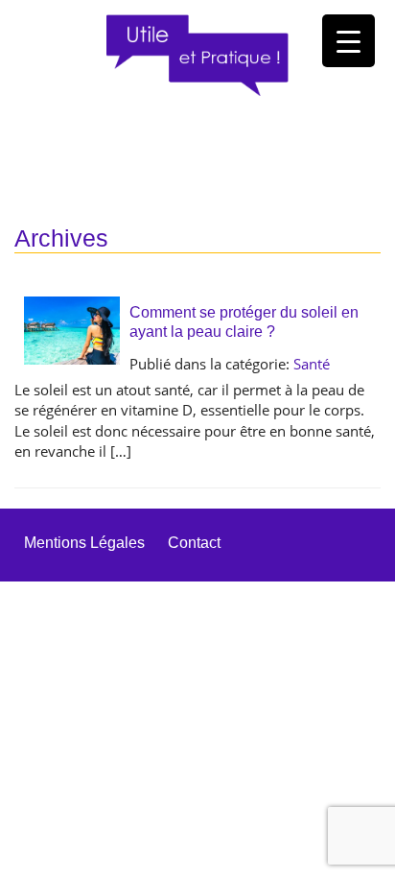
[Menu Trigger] (348, 40)
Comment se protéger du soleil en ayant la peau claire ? (244, 322)
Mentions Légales (84, 542)
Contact (194, 542)
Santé (311, 363)
